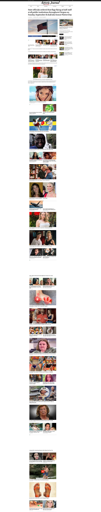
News (38, 6)
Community (45, 6)
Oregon (63, 6)
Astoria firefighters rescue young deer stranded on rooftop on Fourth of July (68, 53)
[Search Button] (72, 0)
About (30, 0)
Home (28, 0)
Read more (61, 34)
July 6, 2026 (66, 50)
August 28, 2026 (66, 29)
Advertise (33, 0)
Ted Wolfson (61, 29)
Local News (54, 6)
